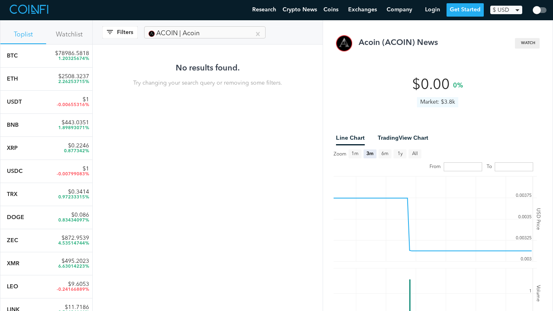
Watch (528, 43)
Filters (125, 32)
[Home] (29, 10)
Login (432, 10)
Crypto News (300, 10)
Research (264, 10)
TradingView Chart (403, 137)
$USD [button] (501, 10)
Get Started (465, 10)
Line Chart (350, 137)
